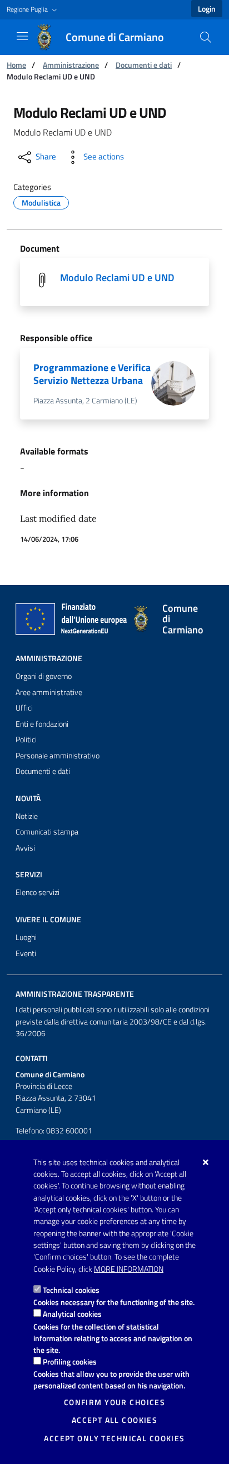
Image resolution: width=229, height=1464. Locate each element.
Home (16, 65)
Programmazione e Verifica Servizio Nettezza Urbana (92, 374)
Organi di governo (44, 676)
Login (207, 9)
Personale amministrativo (57, 756)
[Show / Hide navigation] (22, 36)
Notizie (27, 816)
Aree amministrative (49, 692)
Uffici (24, 708)
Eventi (26, 953)
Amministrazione (71, 65)
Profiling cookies (70, 1361)
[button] (33, 9)
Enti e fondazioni (42, 724)
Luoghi (26, 937)
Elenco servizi (37, 892)
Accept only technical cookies (114, 1438)
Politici (26, 739)
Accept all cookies (115, 1420)
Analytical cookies (72, 1314)
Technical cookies (71, 1290)
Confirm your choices (114, 1402)
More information (128, 1269)
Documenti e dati (144, 65)
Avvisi (25, 848)
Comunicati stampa (47, 832)
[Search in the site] (205, 37)
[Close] (206, 1162)
